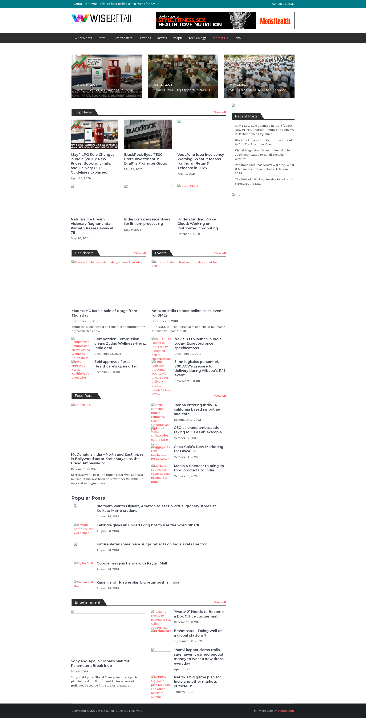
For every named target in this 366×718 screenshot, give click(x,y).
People (178, 38)
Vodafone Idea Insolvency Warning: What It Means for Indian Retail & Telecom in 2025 (200, 161)
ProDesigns (286, 710)
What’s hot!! (83, 38)
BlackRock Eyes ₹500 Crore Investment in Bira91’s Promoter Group (145, 159)
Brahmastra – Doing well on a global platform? (198, 633)
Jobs (237, 38)
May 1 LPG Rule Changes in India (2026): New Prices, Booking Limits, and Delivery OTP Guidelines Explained (93, 164)
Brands (145, 38)
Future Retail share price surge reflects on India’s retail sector (152, 544)
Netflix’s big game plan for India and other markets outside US (197, 681)
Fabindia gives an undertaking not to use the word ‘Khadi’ (148, 525)
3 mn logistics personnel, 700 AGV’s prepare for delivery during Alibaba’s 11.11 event (199, 368)
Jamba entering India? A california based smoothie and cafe (197, 409)
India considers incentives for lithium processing (147, 221)
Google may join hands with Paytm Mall (132, 563)
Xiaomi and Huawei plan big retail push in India (138, 582)
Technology (197, 38)
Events (162, 38)
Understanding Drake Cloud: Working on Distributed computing (197, 223)
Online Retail (124, 38)
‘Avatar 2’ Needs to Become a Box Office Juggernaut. (199, 614)
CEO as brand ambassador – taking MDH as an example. (198, 430)
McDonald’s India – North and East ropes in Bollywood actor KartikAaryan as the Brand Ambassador (107, 459)
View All (220, 112)
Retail (102, 38)
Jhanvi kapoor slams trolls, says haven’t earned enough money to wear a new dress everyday (199, 656)
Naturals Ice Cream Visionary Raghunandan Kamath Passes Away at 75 (92, 226)
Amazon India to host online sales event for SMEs (122, 4)
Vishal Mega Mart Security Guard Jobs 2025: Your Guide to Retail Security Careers (262, 155)
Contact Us (220, 38)
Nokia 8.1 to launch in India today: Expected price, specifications (198, 343)
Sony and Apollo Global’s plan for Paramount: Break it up (100, 663)
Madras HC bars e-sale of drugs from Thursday (104, 313)
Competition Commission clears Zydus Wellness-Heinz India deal (120, 343)
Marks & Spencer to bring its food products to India (199, 468)
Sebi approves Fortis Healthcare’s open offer (115, 364)
